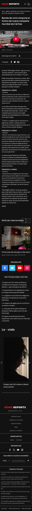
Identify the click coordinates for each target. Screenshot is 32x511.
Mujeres (8, 255)
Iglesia (8, 11)
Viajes (15, 255)
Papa (12, 255)
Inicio (3, 11)
